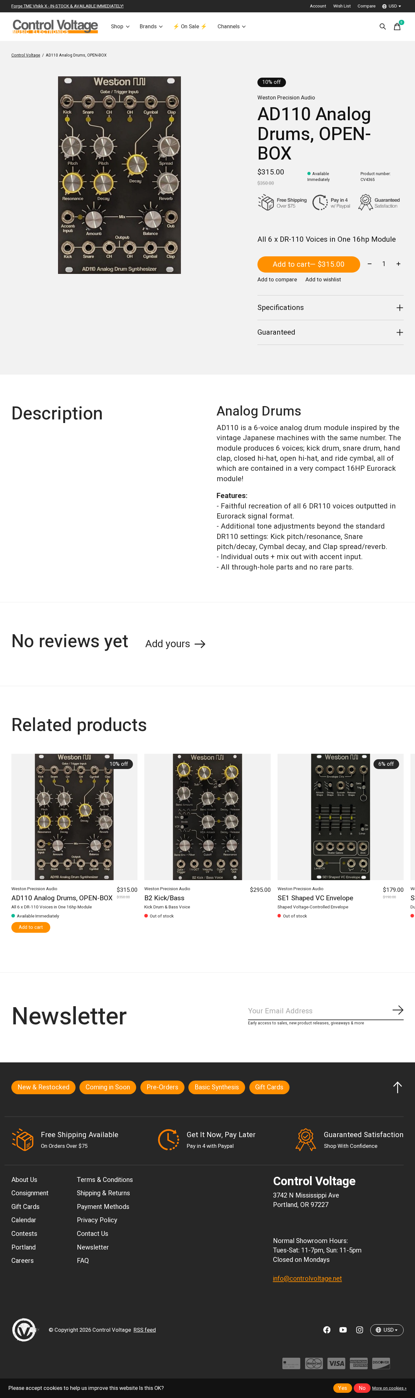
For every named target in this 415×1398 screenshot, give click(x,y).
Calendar (23, 1220)
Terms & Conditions (105, 1180)
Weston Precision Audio (286, 98)
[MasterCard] (314, 1366)
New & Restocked (43, 1087)
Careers (22, 1260)
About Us (24, 1180)
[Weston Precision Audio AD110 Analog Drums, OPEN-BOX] (74, 817)
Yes (342, 1388)
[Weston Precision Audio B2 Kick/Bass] (207, 817)
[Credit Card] (291, 1366)
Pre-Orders (162, 1087)
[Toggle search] (382, 26)
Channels (229, 27)
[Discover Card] (381, 1366)
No (362, 1388)
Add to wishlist (323, 280)
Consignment (30, 1193)
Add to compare (277, 280)
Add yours (167, 643)
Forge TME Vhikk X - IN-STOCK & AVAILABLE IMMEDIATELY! (67, 6)
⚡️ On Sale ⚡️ (190, 27)
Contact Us (92, 1233)
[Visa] (336, 1366)
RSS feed (145, 1330)
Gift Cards (269, 1087)
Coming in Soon (108, 1087)
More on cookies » (389, 1388)
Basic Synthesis (217, 1087)
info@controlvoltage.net (307, 1278)
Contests (24, 1233)
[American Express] (359, 1366)
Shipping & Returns (103, 1193)
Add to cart (309, 264)
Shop (117, 27)
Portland (23, 1247)
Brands (148, 27)
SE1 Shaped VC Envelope (315, 898)
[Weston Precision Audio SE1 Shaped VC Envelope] (341, 817)
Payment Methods (103, 1207)
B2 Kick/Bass (164, 898)
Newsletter (93, 1247)
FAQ (83, 1260)
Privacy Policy (97, 1220)
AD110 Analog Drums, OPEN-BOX (62, 898)
